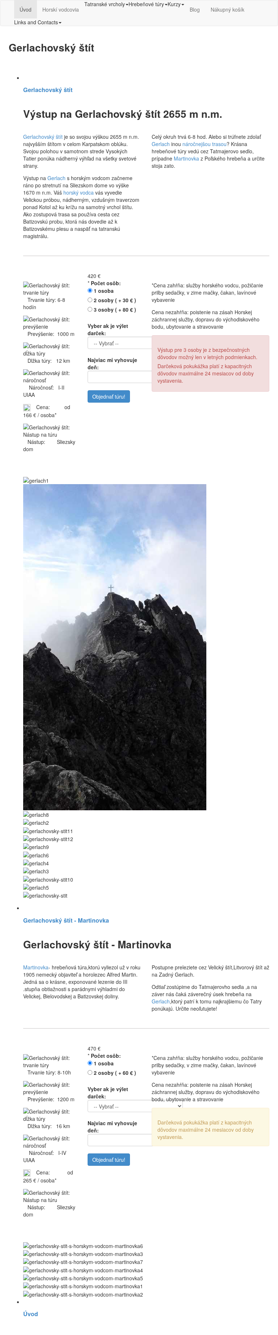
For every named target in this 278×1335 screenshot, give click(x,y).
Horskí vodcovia (60, 9)
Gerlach (56, 178)
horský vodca (78, 192)
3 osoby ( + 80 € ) (115, 309)
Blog (195, 9)
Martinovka (186, 158)
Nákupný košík (227, 9)
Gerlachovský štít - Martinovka (66, 920)
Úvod (25, 9)
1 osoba (104, 290)
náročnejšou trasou (204, 143)
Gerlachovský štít (47, 90)
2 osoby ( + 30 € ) (115, 300)
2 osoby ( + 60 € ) (115, 1072)
